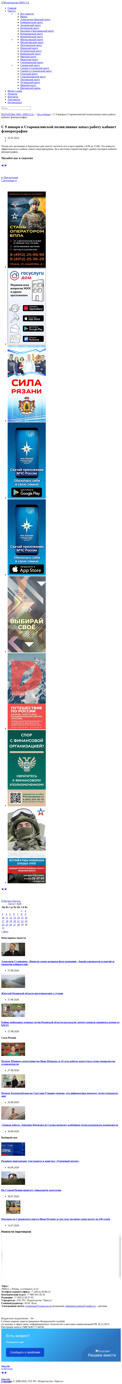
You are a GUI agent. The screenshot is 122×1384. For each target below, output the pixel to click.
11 (7, 917)
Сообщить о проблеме (25, 1352)
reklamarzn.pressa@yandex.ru (80, 1306)
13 (14, 917)
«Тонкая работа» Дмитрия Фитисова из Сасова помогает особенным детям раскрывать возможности (59, 1125)
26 (10, 924)
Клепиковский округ (31, 33)
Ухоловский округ (30, 79)
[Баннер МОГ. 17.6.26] (27, 882)
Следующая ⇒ (9, 180)
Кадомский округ (29, 28)
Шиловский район (30, 88)
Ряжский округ (28, 56)
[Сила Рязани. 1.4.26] (27, 420)
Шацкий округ (28, 85)
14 (18, 917)
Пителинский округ (31, 45)
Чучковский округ (30, 82)
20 (14, 921)
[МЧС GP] (27, 497)
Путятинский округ (31, 51)
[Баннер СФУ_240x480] (27, 805)
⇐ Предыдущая (9, 177)
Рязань (23, 16)
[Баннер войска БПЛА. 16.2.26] (27, 267)
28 (18, 924)
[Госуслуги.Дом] (27, 344)
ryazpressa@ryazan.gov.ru (38, 1306)
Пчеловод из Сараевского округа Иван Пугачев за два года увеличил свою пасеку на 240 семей (55, 1219)
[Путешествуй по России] (27, 728)
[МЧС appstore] (27, 574)
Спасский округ (29, 73)
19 (10, 921)
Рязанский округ (29, 59)
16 (26, 917)
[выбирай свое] (27, 651)
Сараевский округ (30, 65)
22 (22, 921)
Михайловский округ (32, 42)
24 (3, 924)
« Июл (4, 931)
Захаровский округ (30, 25)
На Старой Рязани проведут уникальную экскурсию (31, 1190)
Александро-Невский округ (35, 19)
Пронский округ (29, 48)
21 (18, 921)
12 (10, 917)
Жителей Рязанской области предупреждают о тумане (32, 993)
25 (7, 924)
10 (3, 917)
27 (14, 924)
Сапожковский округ (31, 62)
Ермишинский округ (31, 22)
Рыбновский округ (30, 53)
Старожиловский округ (33, 76)
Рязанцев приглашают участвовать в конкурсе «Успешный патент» (40, 1161)
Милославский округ (31, 39)
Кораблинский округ (31, 36)
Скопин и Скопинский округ (36, 71)
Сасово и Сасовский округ (34, 68)
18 (7, 921)
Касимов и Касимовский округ (37, 31)
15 (22, 917)
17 (3, 921)
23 (26, 921)
